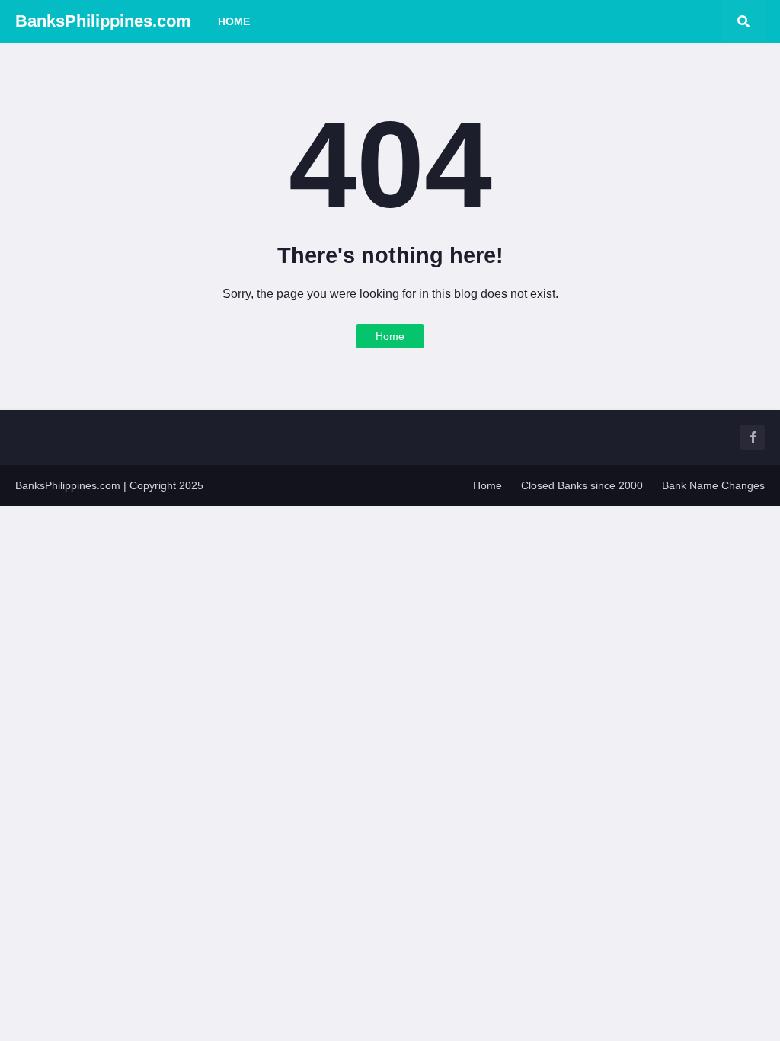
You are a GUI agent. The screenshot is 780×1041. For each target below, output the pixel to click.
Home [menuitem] (234, 21)
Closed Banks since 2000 (582, 485)
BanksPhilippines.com (103, 20)
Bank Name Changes (713, 485)
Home (390, 336)
